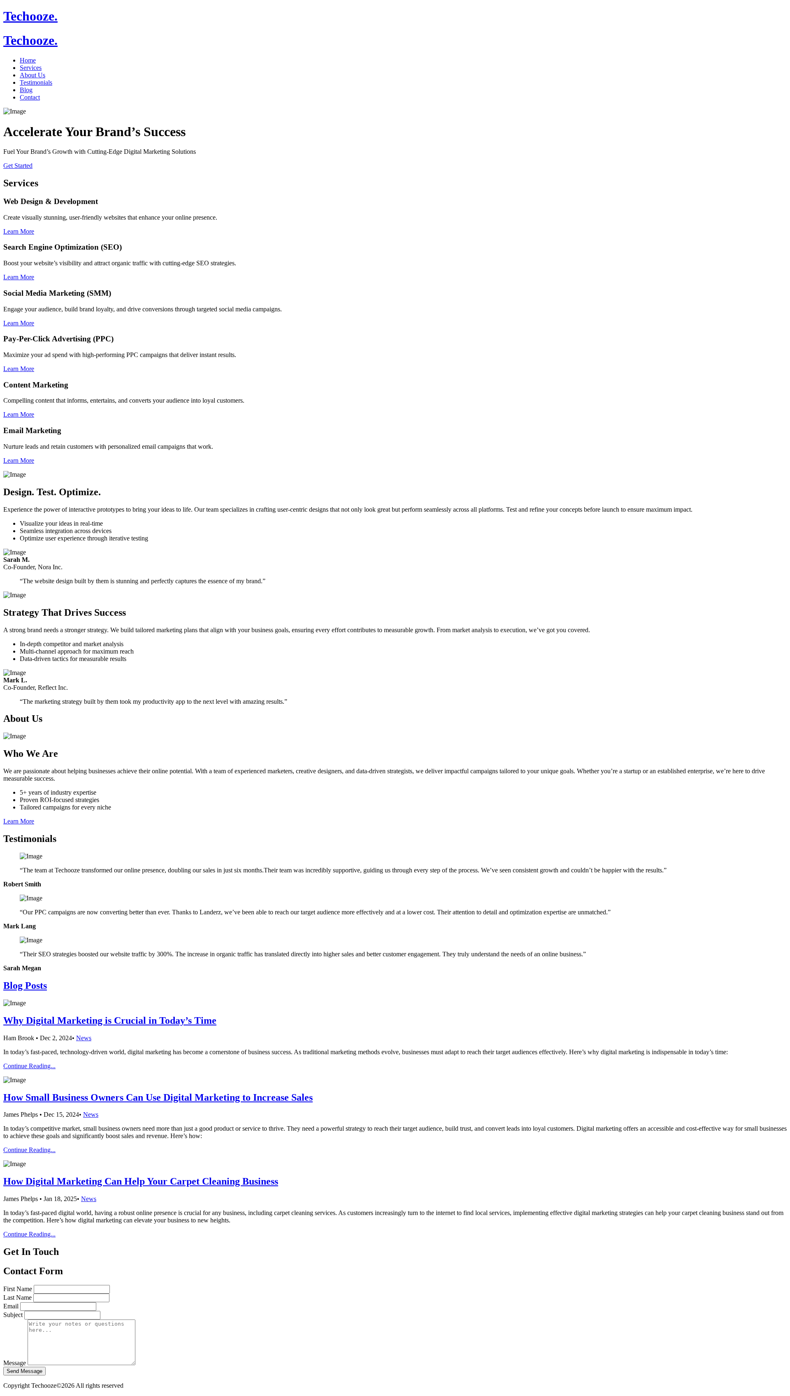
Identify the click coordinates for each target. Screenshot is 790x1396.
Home (28, 60)
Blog (26, 89)
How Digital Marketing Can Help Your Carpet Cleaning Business (140, 1181)
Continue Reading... (29, 1065)
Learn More (18, 231)
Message (14, 1362)
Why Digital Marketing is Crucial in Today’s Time (109, 1020)
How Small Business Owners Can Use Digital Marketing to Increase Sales (158, 1097)
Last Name (17, 1297)
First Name (17, 1288)
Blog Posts (25, 985)
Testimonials (36, 82)
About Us (32, 75)
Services (31, 67)
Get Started (18, 165)
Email (11, 1306)
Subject (13, 1314)
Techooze (30, 16)
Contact (30, 97)
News (83, 1037)
